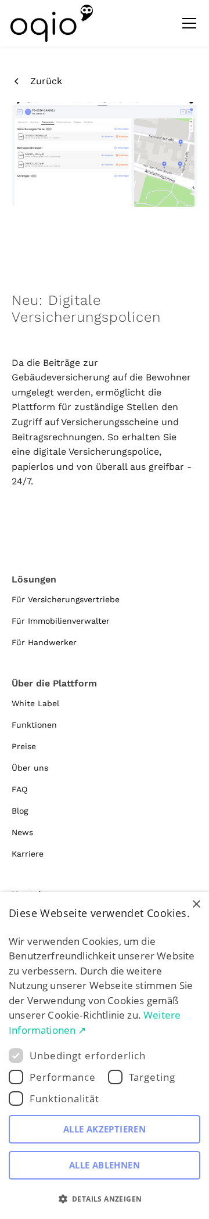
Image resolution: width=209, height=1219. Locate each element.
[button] (187, 23)
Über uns (30, 767)
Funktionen (34, 724)
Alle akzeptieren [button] (104, 1129)
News (22, 832)
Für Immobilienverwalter (61, 620)
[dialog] (104, 1055)
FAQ (19, 789)
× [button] (196, 904)
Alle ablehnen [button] (104, 1165)
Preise (24, 746)
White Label (35, 703)
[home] (51, 23)
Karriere (28, 853)
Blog (20, 810)
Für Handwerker (44, 642)
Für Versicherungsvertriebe (66, 599)
